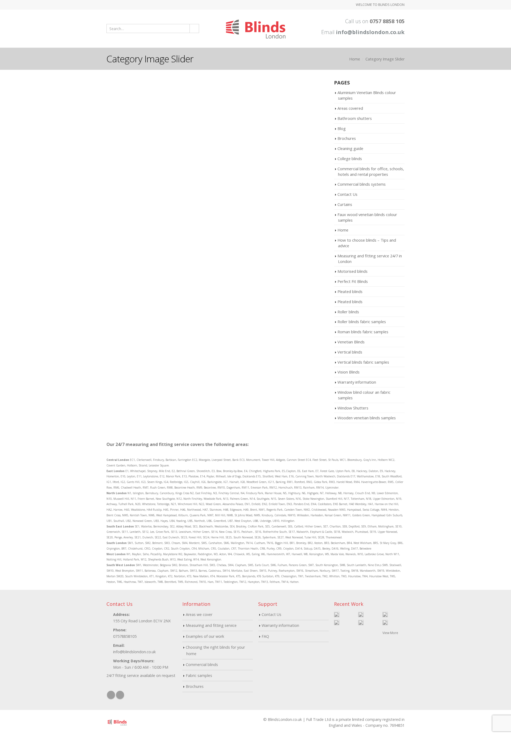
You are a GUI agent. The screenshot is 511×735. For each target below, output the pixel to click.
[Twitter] (115, 5)
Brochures (346, 138)
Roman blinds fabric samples (362, 331)
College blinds (349, 158)
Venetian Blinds (351, 341)
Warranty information (356, 382)
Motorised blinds (352, 271)
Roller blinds (348, 311)
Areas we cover (199, 614)
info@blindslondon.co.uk (370, 32)
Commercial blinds (202, 664)
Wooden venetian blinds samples (366, 417)
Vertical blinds (349, 352)
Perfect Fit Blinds (352, 281)
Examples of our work (205, 636)
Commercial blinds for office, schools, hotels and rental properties (370, 171)
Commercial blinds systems (361, 184)
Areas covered (350, 108)
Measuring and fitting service (211, 625)
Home (342, 230)
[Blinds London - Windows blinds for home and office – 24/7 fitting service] (255, 28)
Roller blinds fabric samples (361, 321)
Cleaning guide (350, 148)
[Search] (194, 28)
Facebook (111, 695)
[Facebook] (108, 5)
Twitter (120, 695)
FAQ (265, 636)
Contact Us (347, 194)
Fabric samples (199, 675)
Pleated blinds (349, 291)
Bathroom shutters (354, 118)
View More (390, 633)
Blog (341, 128)
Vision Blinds (348, 372)
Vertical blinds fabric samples (363, 362)
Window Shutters (352, 408)
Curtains (344, 204)
